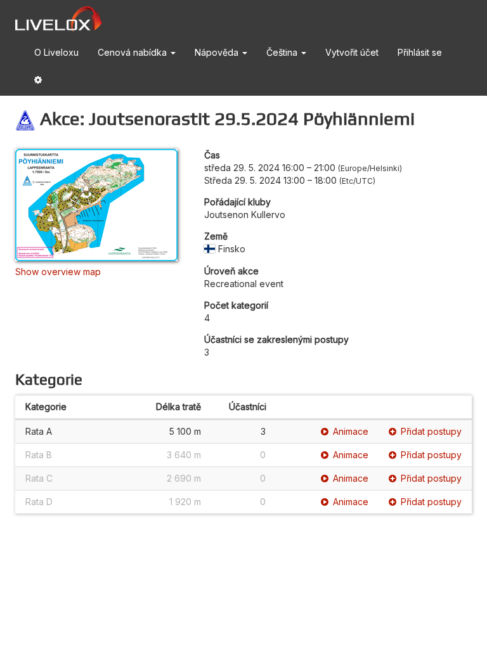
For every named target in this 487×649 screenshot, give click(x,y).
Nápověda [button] (218, 52)
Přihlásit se (420, 52)
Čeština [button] (283, 52)
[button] (38, 82)
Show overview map (58, 271)
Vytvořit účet (352, 52)
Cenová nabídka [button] (133, 52)
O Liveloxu (56, 52)
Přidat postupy (431, 431)
